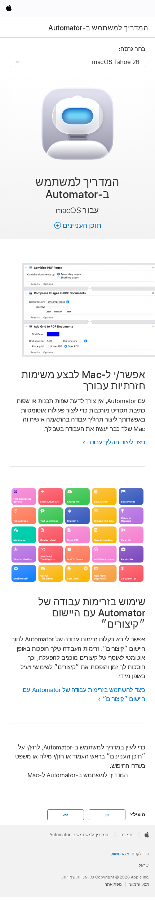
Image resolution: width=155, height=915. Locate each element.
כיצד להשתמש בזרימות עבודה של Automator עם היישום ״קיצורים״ (84, 694)
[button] (77, 225)
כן (107, 814)
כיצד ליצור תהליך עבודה (116, 442)
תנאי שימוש (139, 884)
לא (65, 814)
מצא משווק (120, 853)
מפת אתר (113, 884)
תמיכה (126, 834)
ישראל (144, 865)
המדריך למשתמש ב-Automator (98, 27)
